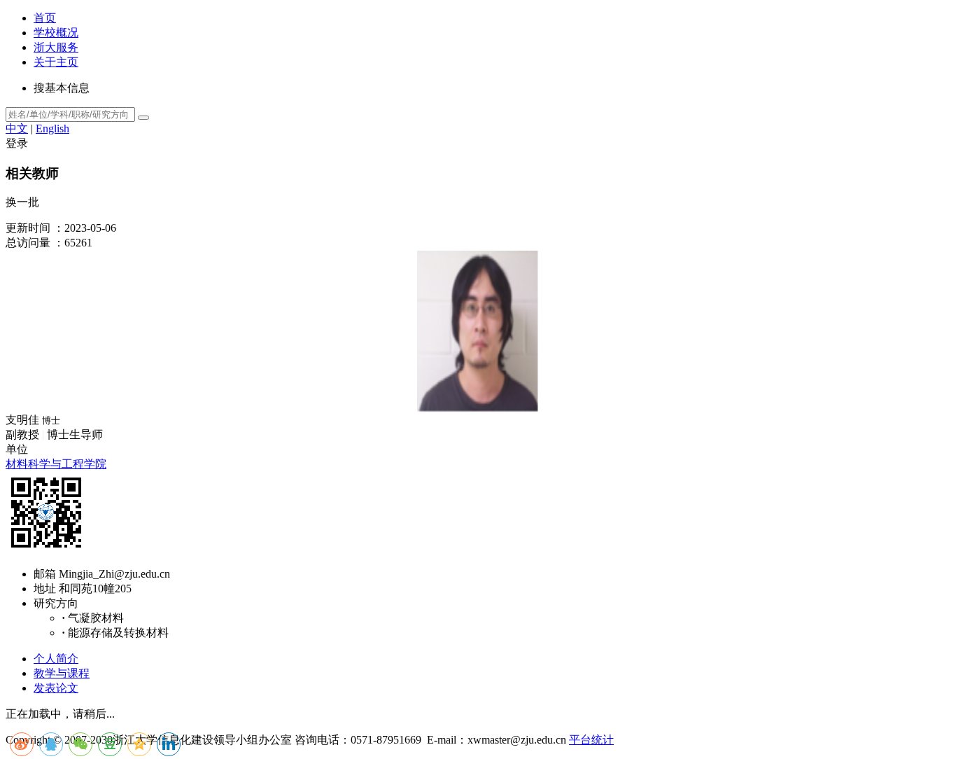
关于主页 (56, 62)
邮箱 (45, 574)
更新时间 (28, 228)
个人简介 (56, 658)
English (52, 128)
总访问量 (28, 243)
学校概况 (56, 33)
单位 (17, 449)
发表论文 (56, 688)
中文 (17, 128)
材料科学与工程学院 (56, 464)
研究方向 (56, 603)
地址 (45, 588)
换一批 (22, 202)
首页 (45, 18)
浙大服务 (56, 47)
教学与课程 (62, 673)
